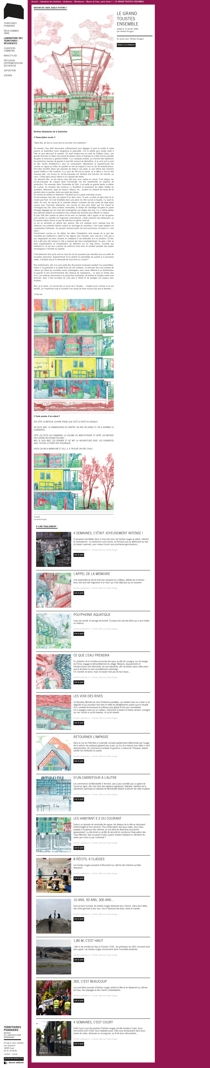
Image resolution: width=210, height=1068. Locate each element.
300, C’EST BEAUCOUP (90, 982)
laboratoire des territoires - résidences (56, 2)
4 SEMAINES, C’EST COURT (93, 1022)
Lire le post (78, 555)
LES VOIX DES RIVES (88, 696)
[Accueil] (14, 20)
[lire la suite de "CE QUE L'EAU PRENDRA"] (54, 672)
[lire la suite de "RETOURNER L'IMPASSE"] (54, 754)
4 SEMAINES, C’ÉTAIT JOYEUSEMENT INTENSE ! (108, 533)
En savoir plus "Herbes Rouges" (130, 39)
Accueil (35, 2)
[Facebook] (5, 1063)
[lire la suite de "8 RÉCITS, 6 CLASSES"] (54, 876)
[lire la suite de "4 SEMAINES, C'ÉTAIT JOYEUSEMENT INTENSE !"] (54, 550)
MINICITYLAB (10, 56)
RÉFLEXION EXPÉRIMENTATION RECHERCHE (13, 63)
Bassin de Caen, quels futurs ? (99, 2)
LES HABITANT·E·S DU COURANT (97, 819)
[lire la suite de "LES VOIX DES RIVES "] (54, 713)
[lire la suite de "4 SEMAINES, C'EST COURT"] (54, 1039)
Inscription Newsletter (13, 1058)
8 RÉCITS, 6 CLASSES (89, 859)
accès (15, 1054)
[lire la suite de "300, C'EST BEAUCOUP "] (54, 998)
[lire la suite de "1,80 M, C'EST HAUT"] (54, 957)
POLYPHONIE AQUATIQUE (92, 615)
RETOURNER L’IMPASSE (90, 737)
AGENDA (8, 76)
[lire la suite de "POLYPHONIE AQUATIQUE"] (54, 631)
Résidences (79, 2)
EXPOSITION (10, 71)
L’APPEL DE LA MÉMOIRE (91, 574)
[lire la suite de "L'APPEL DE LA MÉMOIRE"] (54, 591)
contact (7, 1054)
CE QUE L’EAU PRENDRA (91, 655)
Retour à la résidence (126, 45)
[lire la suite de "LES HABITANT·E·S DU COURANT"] (54, 835)
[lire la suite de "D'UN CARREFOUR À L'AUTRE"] (54, 794)
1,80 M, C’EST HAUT (88, 941)
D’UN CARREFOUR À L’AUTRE (95, 778)
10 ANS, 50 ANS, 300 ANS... (93, 900)
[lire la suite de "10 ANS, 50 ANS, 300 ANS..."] (54, 917)
